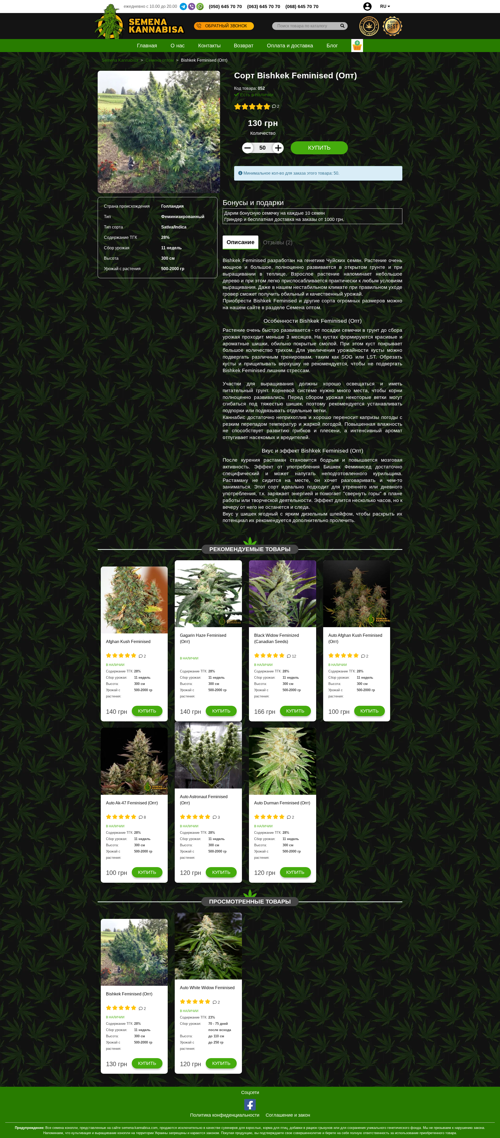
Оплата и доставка (290, 45)
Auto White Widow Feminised (207, 988)
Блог (332, 45)
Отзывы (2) (277, 242)
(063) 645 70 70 (263, 6)
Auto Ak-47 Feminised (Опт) (132, 803)
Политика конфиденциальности (224, 1115)
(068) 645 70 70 (301, 6)
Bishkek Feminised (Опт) (129, 994)
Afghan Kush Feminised (128, 641)
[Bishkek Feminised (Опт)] (159, 131)
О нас (178, 45)
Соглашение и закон (288, 1115)
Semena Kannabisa (120, 60)
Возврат (243, 45)
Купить (319, 147)
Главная (147, 45)
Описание (240, 242)
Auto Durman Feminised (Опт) (282, 803)
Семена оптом (160, 60)
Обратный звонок (226, 26)
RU (384, 6)
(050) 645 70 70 (225, 6)
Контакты (209, 45)
